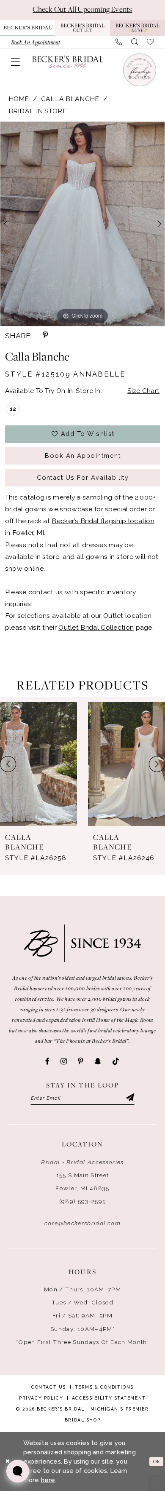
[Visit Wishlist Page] (151, 42)
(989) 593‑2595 (82, 1201)
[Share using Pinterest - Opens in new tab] (45, 335)
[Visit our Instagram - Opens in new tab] (63, 1062)
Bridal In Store (37, 111)
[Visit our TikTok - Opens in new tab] (116, 1062)
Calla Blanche (70, 99)
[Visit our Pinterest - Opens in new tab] (80, 1062)
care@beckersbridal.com (82, 1223)
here (48, 1479)
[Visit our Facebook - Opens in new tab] (47, 1062)
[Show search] (135, 42)
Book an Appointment (83, 455)
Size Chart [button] (143, 391)
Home (18, 99)
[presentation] (38, 764)
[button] (16, 62)
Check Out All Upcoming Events (82, 9)
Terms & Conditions (104, 1386)
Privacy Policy (41, 1397)
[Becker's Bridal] (67, 62)
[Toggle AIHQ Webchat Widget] (17, 1471)
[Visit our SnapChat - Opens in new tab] (97, 1062)
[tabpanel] (82, 224)
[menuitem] (36, 42)
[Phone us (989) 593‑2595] (119, 42)
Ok (156, 1461)
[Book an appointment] (139, 69)
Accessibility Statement (109, 1397)
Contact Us (48, 1386)
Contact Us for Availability (83, 477)
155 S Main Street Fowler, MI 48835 (82, 1182)
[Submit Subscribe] (129, 1098)
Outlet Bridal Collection (96, 627)
